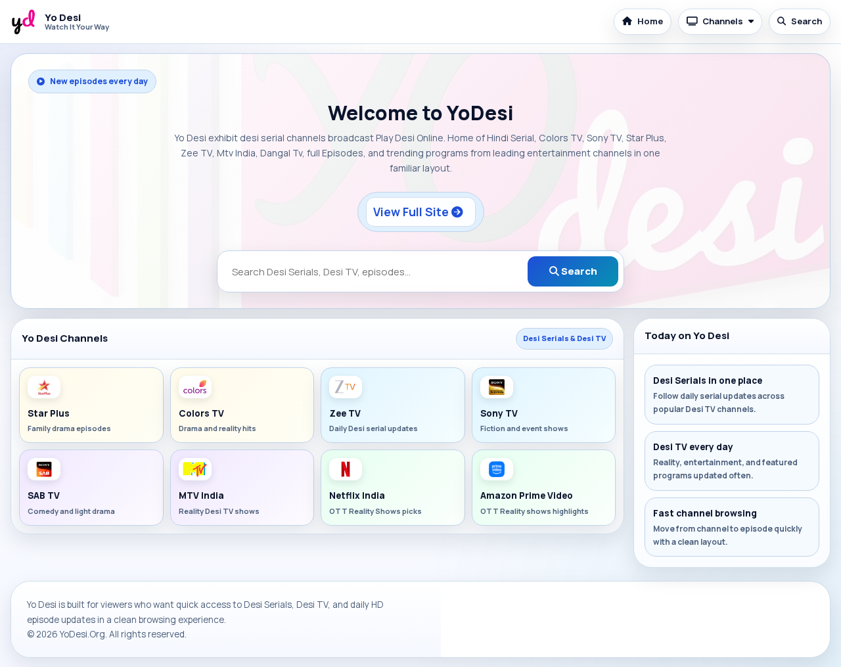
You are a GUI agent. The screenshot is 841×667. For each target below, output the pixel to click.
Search (806, 21)
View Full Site (412, 211)
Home (650, 21)
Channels (722, 21)
